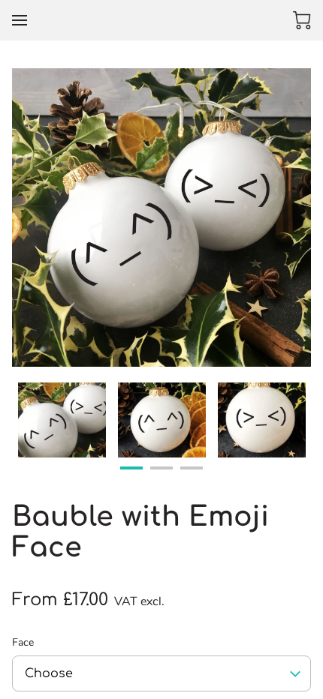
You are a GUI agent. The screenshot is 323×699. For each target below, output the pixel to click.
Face (23, 643)
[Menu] (19, 20)
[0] (302, 20)
